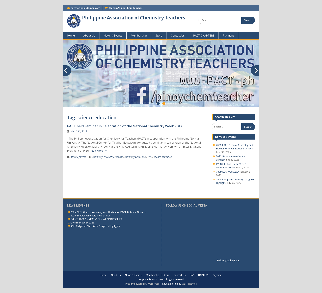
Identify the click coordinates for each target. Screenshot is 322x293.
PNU (150, 156)
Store (158, 35)
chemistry (97, 156)
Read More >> (98, 150)
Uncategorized (78, 156)
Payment (228, 35)
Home (71, 35)
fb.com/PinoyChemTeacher (126, 8)
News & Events (113, 35)
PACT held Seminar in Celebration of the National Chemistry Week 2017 (124, 126)
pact (144, 156)
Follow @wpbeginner (228, 260)
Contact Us (178, 35)
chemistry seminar (113, 156)
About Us (89, 35)
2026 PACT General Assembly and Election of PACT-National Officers (108, 212)
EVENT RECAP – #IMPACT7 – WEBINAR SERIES (96, 219)
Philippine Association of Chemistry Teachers (133, 18)
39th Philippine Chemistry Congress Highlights (95, 226)
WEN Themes (189, 283)
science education (163, 156)
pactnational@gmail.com (85, 8)
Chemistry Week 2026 (228, 171)
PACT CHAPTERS (203, 35)
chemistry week (132, 156)
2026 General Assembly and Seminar (90, 215)
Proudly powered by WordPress (142, 283)
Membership (139, 35)
